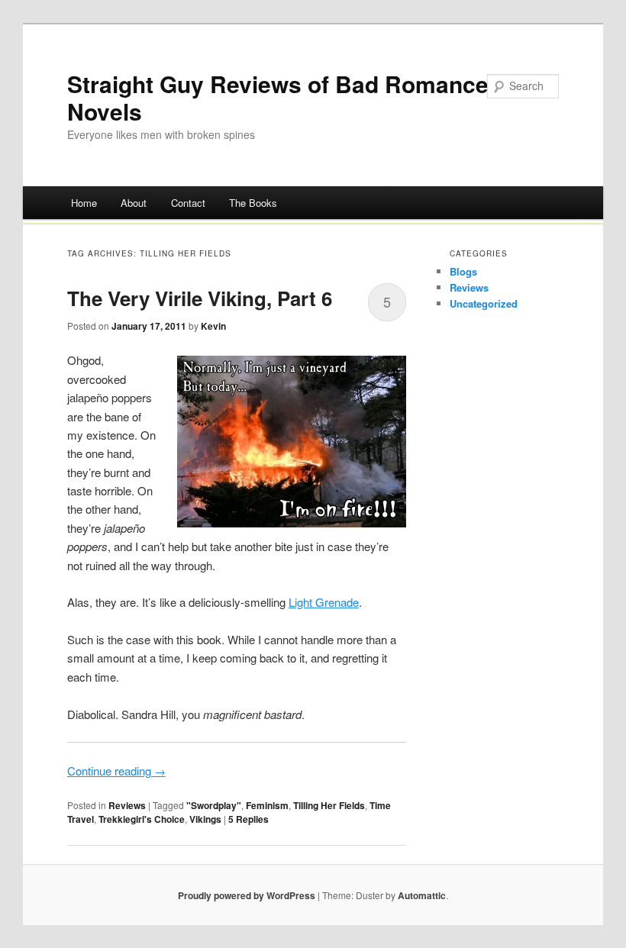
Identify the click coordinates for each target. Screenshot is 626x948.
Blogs (463, 271)
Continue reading (116, 771)
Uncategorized (484, 303)
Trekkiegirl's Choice (141, 819)
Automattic (422, 895)
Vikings (205, 819)
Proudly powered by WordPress (246, 895)
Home (84, 202)
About (134, 202)
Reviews (127, 805)
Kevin (213, 326)
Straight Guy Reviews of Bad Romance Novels (278, 97)
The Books (253, 202)
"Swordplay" (213, 805)
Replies (248, 819)
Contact (188, 202)
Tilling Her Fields (329, 805)
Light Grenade (324, 602)
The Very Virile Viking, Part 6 (199, 298)
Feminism (267, 805)
